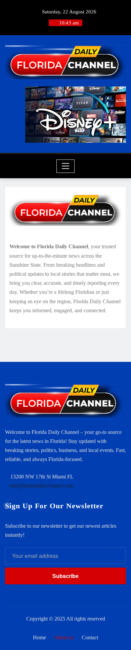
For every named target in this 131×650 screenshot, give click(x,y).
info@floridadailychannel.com (41, 486)
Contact (90, 637)
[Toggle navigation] (65, 166)
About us (64, 637)
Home (39, 637)
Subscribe (65, 576)
